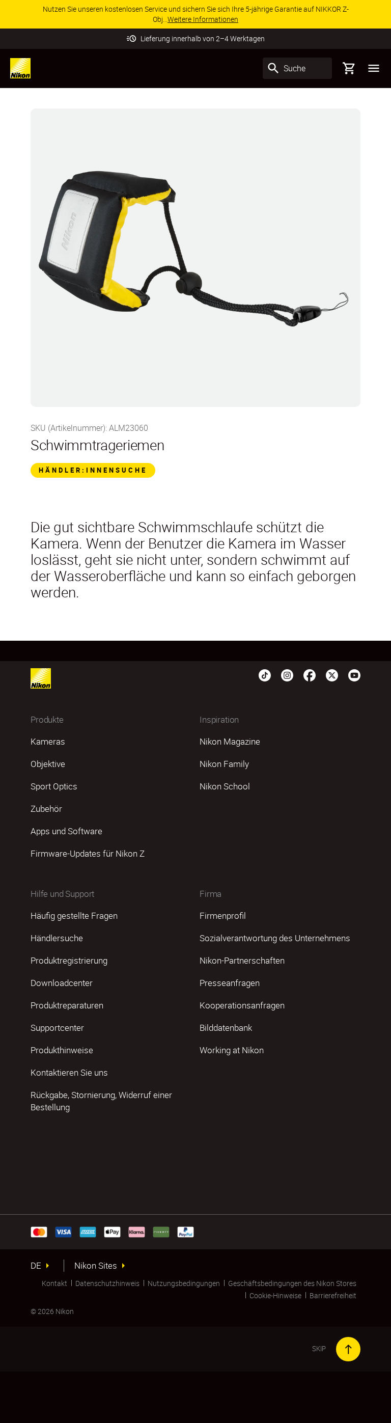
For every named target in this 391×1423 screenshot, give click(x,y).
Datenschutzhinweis (107, 1283)
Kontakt (54, 1283)
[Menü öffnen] (374, 68)
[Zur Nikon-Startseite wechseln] (20, 68)
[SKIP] (348, 1349)
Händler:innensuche (93, 470)
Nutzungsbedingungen (184, 1283)
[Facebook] (309, 674)
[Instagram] (287, 674)
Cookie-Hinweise (275, 1295)
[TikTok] (265, 674)
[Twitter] (332, 674)
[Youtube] (354, 674)
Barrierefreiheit (333, 1295)
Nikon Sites (95, 1265)
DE (36, 1265)
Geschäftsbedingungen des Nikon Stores (292, 1283)
